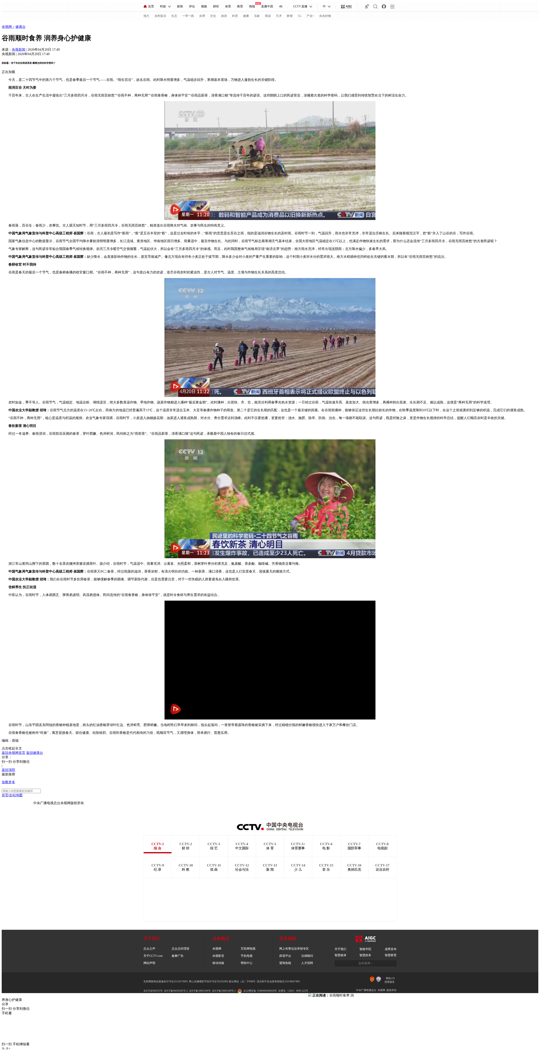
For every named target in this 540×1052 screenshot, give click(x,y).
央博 (202, 16)
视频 (204, 6)
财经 (216, 6)
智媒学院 (365, 949)
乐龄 (257, 16)
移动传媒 (218, 963)
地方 (146, 16)
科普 (235, 16)
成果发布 (391, 949)
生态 (174, 16)
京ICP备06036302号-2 (176, 990)
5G (299, 16)
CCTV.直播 (300, 6)
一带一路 (188, 16)
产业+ (310, 16)
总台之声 (149, 948)
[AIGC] (346, 6)
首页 (151, 6)
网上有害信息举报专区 (294, 948)
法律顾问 (307, 955)
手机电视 (246, 955)
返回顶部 (8, 770)
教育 (240, 6)
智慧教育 (391, 955)
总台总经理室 (180, 948)
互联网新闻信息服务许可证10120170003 (165, 981)
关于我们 (340, 949)
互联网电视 (248, 948)
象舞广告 (178, 955)
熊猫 (252, 6)
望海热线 (285, 963)
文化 (213, 16)
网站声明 (149, 963)
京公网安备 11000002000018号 (260, 990)
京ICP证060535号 (153, 990)
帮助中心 (246, 963)
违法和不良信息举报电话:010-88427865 (278, 981)
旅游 (224, 16)
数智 (290, 16)
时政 (163, 6)
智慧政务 (365, 955)
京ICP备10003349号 (200, 990)
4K (281, 6)
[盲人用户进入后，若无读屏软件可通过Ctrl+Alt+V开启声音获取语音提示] (367, 6)
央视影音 (218, 955)
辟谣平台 (285, 955)
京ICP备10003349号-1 (17, 803)
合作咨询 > (365, 963)
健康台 (20, 27)
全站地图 (16, 795)
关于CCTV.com (153, 955)
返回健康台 (34, 753)
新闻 (180, 6)
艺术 (279, 16)
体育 (228, 6)
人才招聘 (307, 963)
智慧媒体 (340, 955)
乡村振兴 (160, 16)
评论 (192, 6)
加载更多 (8, 782)
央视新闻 (18, 49)
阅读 (268, 16)
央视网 (7, 27)
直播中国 (267, 6)
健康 (246, 16)
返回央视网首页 (13, 753)
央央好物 (325, 16)
